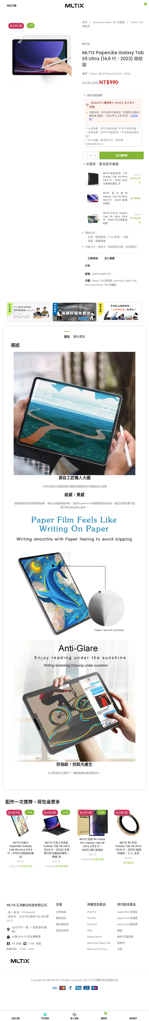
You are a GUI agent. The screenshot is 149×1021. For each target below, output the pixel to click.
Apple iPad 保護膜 (127, 918)
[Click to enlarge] (14, 83)
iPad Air (91, 918)
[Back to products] (91, 36)
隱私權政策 (62, 924)
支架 (119, 948)
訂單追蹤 (61, 911)
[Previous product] (87, 36)
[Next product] (96, 36)
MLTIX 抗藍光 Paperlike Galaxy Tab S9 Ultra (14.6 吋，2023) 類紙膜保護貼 (20, 850)
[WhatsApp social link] (106, 265)
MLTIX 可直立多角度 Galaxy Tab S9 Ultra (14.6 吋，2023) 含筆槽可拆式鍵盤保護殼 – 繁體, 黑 (56, 850)
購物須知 (61, 918)
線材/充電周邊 (125, 936)
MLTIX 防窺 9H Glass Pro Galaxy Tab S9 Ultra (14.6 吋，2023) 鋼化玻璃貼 (92, 844)
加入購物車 (122, 155)
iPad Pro (92, 911)
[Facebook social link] (93, 265)
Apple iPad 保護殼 (127, 911)
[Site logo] (74, 5)
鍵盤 (119, 930)
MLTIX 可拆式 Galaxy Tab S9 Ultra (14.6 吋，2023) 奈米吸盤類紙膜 (115, 218)
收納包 (121, 942)
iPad (89, 930)
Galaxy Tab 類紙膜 (102, 280)
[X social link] (97, 265)
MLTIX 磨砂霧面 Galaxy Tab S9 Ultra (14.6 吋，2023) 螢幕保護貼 (115, 198)
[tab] (67, 336)
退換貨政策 (62, 930)
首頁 (85, 22)
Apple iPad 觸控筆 (127, 924)
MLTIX (86, 43)
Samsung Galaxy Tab (124, 280)
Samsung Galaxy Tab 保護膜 (109, 22)
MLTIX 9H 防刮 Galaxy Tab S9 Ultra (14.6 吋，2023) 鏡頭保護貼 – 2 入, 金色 (128, 848)
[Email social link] (101, 265)
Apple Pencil (94, 936)
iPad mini (92, 924)
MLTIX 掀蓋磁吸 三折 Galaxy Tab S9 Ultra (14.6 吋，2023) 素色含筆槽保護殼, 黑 (115, 178)
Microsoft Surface (97, 948)
